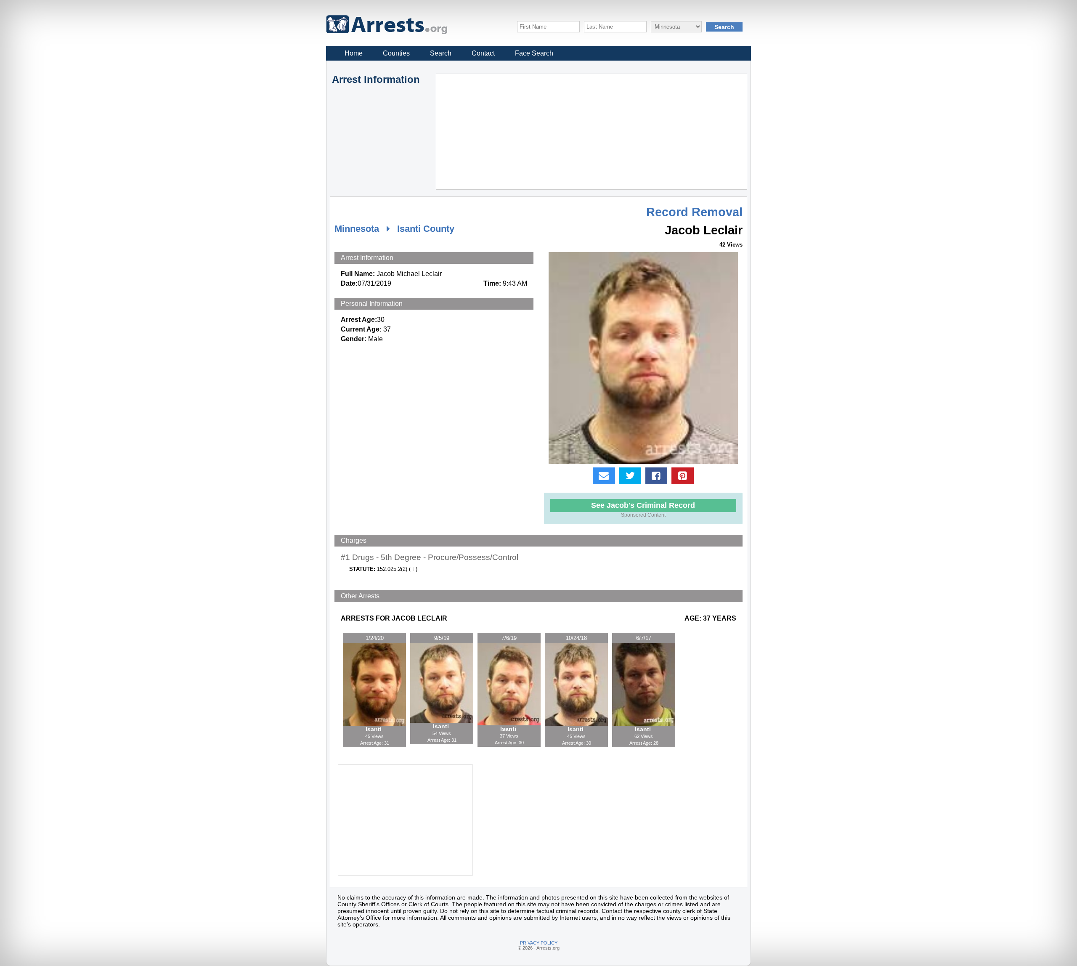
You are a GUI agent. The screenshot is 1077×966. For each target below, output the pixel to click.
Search (440, 53)
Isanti (374, 729)
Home (354, 53)
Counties (396, 53)
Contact (483, 53)
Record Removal (694, 212)
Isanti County (425, 228)
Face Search (534, 53)
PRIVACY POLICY (538, 942)
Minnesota (356, 228)
